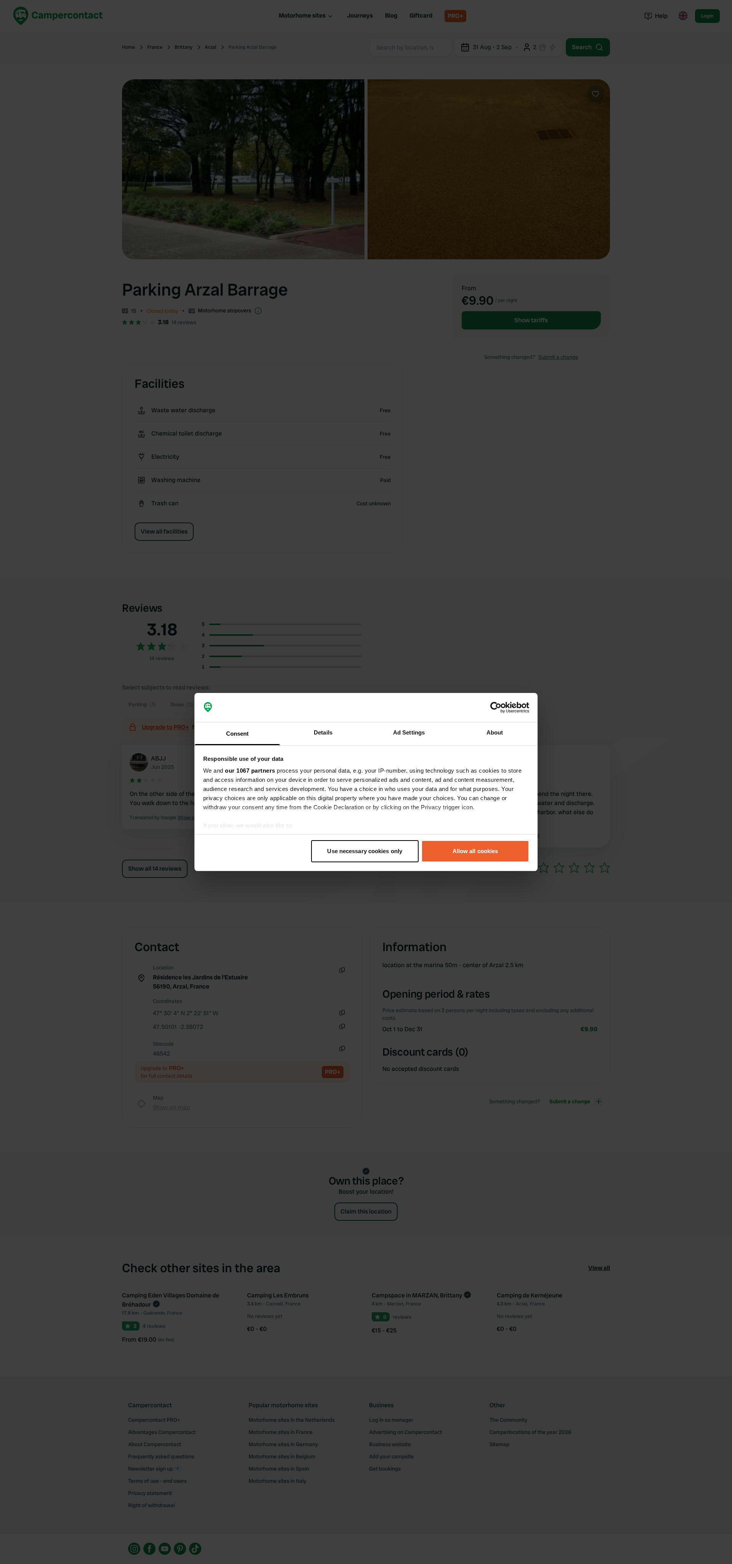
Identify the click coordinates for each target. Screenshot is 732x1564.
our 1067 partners (250, 770)
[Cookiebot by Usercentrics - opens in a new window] (495, 707)
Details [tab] (323, 732)
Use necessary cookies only (364, 851)
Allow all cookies (475, 851)
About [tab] (494, 732)
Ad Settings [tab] (409, 732)
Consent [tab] (237, 733)
